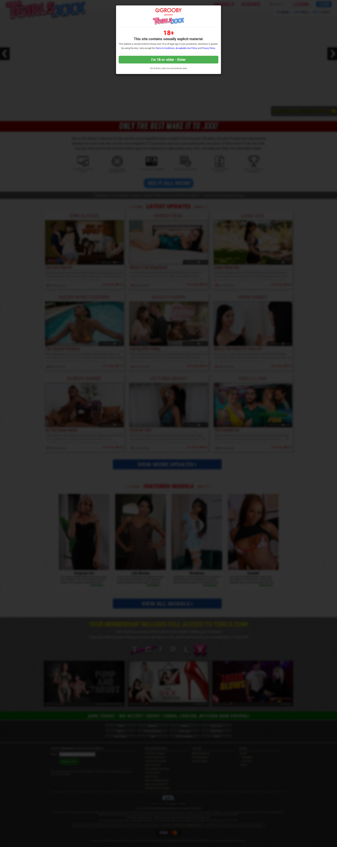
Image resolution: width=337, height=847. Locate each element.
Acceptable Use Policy (186, 48)
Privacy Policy (208, 48)
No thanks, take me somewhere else (168, 68)
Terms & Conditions (165, 48)
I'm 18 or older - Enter (168, 60)
